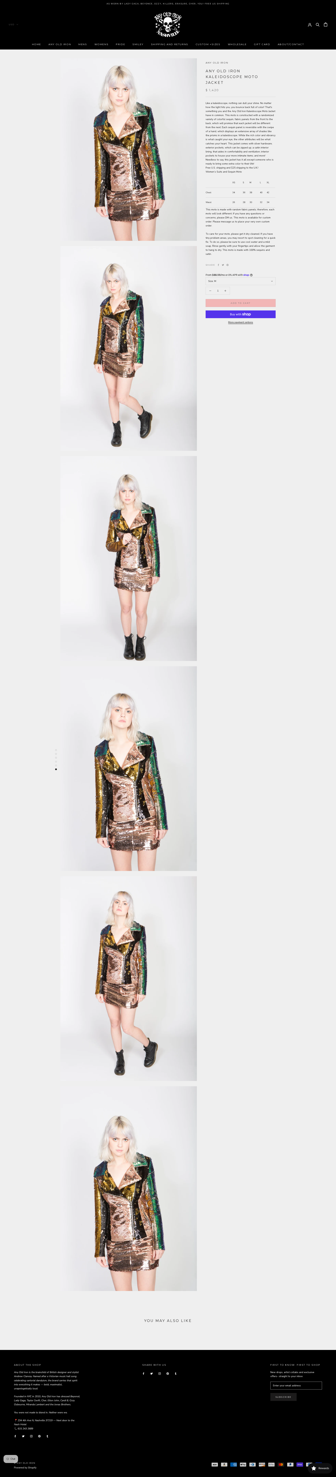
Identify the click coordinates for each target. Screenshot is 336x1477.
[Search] (318, 24)
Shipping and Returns (169, 44)
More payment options (240, 322)
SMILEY (138, 44)
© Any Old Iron (24, 1463)
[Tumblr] (47, 1436)
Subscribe (283, 1397)
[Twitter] (223, 265)
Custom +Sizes (208, 44)
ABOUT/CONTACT (291, 44)
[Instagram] (31, 1436)
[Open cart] (325, 24)
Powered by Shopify (25, 1467)
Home (36, 44)
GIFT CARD (262, 44)
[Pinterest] (227, 265)
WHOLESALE (237, 44)
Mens (82, 44)
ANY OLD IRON (217, 62)
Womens (101, 44)
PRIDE (120, 44)
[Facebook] (218, 265)
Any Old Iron (59, 44)
